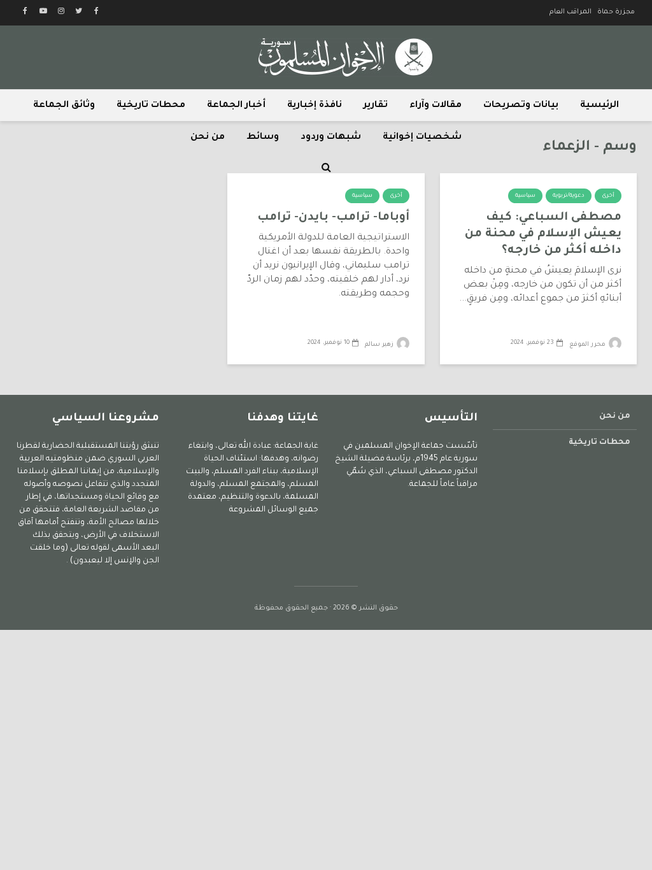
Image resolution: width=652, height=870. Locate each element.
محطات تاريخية (151, 106)
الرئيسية (599, 106)
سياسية (525, 196)
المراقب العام (570, 12)
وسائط (262, 137)
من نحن (207, 137)
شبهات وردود (331, 137)
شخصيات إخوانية (422, 137)
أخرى (608, 196)
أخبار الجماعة (236, 106)
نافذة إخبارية (314, 106)
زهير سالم (380, 344)
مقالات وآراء (435, 106)
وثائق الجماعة (64, 106)
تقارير (376, 106)
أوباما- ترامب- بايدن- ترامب (333, 217)
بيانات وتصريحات (520, 106)
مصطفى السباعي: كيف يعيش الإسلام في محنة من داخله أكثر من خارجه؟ (543, 234)
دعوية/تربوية (569, 196)
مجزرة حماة (616, 12)
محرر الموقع (588, 344)
